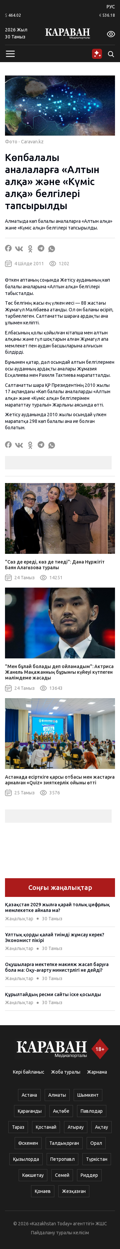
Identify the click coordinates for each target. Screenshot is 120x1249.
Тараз (18, 1127)
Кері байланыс (28, 1072)
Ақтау (101, 1127)
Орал (96, 1143)
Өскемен (28, 1143)
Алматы (57, 1095)
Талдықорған (64, 1143)
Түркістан (96, 1159)
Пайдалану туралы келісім (60, 1232)
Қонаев (43, 1191)
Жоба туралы (65, 1072)
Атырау (76, 1127)
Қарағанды (30, 1111)
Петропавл (62, 1159)
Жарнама (97, 1072)
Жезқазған (74, 1191)
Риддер (89, 1175)
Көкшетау (33, 1175)
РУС (111, 6)
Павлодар (92, 1111)
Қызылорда (26, 1159)
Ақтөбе (61, 1111)
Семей (62, 1175)
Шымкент (88, 1095)
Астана (29, 1095)
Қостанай (46, 1127)
